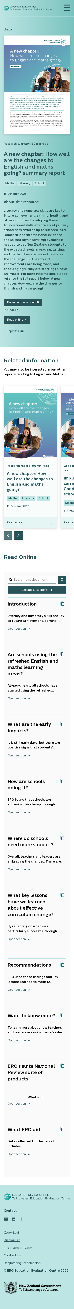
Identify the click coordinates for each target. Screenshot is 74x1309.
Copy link (13, 331)
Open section (17, 629)
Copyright (11, 1232)
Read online (15, 320)
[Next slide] (18, 535)
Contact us (12, 1255)
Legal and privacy (18, 1248)
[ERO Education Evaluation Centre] (28, 8)
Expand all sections (35, 590)
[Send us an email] (6, 1219)
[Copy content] (62, 603)
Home (8, 29)
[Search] (62, 580)
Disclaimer (12, 1240)
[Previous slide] (8, 535)
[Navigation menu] (67, 7)
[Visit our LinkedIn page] (13, 1219)
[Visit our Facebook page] (21, 1219)
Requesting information (22, 1263)
